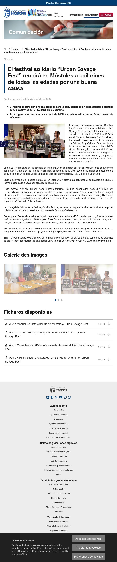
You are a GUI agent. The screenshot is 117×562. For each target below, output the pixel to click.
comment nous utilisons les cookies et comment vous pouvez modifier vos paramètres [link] (40, 551)
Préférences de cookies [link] (88, 556)
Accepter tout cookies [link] (88, 539)
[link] (3, 144)
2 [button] (58, 300)
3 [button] (62, 300)
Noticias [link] (16, 49)
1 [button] (55, 300)
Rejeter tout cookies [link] (88, 547)
